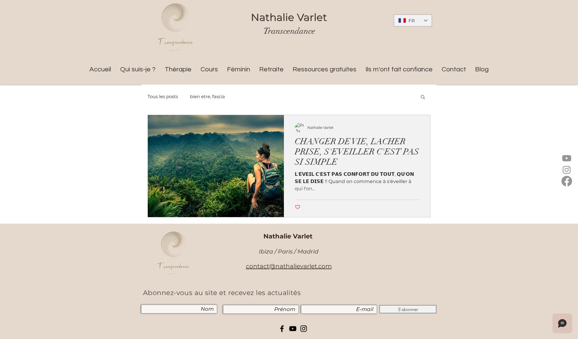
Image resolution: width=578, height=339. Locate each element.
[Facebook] (566, 181)
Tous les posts (163, 96)
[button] (423, 97)
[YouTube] (292, 328)
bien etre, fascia (207, 96)
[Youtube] (566, 158)
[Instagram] (566, 169)
